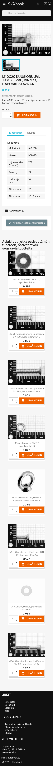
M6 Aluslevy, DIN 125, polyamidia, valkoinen (27, 608)
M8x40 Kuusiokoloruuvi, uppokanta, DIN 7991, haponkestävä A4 (26, 390)
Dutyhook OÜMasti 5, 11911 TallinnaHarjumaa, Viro (13, 749)
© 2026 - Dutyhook (12, 762)
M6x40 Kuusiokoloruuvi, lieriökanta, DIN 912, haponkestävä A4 (26, 662)
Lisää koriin (27, 115)
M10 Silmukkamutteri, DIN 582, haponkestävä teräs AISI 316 (26, 499)
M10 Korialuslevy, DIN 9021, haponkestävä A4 (26, 281)
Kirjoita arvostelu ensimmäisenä (28, 222)
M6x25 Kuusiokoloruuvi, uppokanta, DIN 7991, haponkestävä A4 (26, 335)
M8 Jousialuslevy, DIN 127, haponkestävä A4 (26, 444)
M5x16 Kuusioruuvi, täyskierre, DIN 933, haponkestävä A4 (26, 553)
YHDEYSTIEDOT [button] (12, 739)
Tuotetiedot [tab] (15, 132)
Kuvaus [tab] (31, 132)
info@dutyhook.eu (10, 757)
